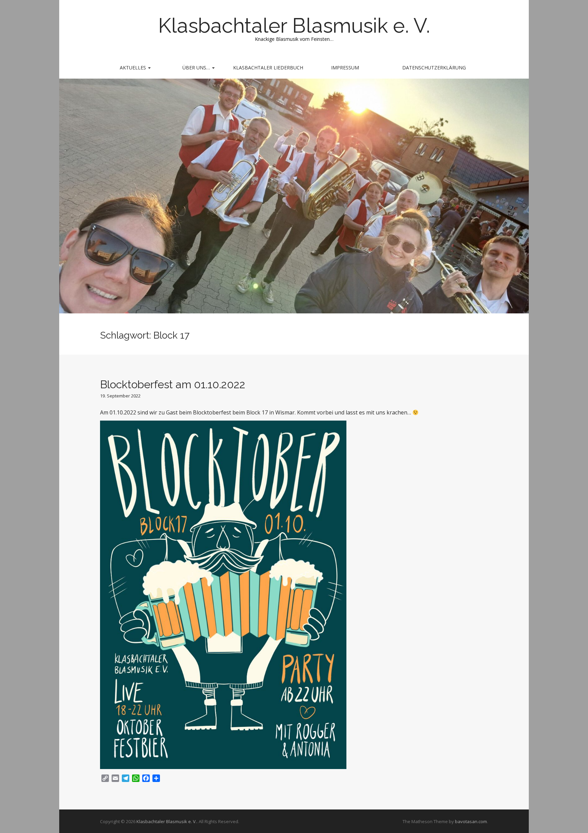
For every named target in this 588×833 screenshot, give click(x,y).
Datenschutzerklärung (434, 67)
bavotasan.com (471, 821)
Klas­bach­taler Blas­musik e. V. (294, 25)
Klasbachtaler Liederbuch (268, 67)
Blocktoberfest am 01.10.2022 (172, 384)
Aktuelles (133, 67)
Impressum (345, 67)
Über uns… (196, 67)
